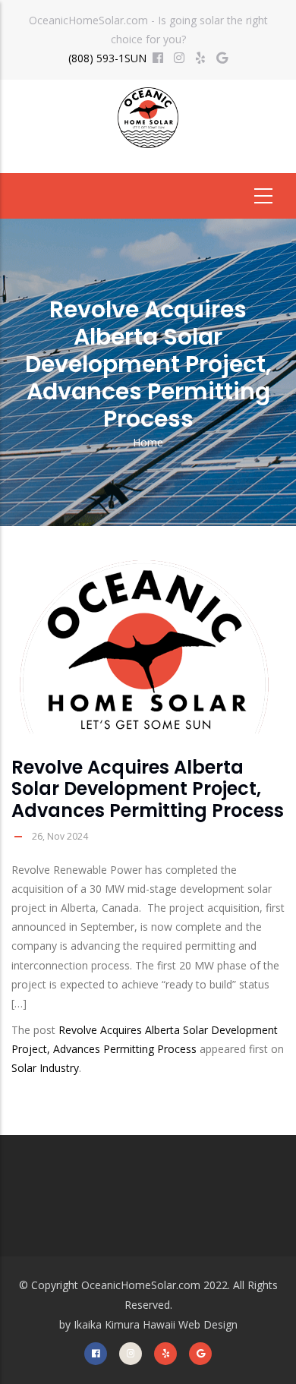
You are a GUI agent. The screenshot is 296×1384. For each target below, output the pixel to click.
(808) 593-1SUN (107, 58)
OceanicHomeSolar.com (140, 1285)
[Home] (148, 123)
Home (148, 442)
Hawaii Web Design (190, 1324)
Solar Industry (45, 1068)
